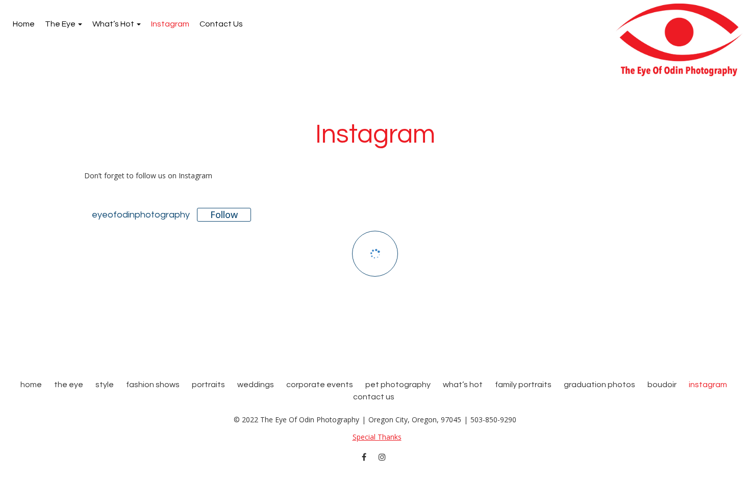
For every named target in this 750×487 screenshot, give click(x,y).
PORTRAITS (208, 385)
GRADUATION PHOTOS (599, 385)
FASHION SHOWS (153, 385)
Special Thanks (377, 437)
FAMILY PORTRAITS (523, 385)
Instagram (170, 24)
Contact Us (221, 24)
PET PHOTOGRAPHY (398, 385)
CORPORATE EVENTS (319, 385)
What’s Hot (114, 24)
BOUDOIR (662, 385)
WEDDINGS (255, 385)
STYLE (104, 385)
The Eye (61, 24)
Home (24, 24)
